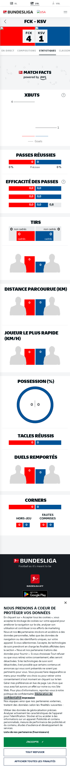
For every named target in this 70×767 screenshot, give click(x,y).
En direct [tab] (7, 50)
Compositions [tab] (26, 50)
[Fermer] (65, 603)
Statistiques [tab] (47, 50)
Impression (28, 698)
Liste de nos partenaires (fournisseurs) (26, 732)
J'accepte (32, 742)
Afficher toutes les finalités (35, 761)
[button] (65, 12)
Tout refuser (35, 752)
